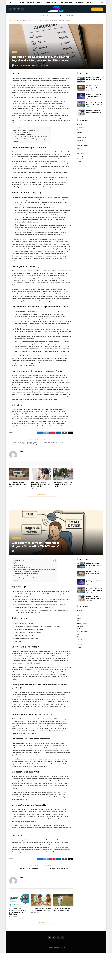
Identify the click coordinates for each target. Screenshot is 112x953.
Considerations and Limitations (22, 576)
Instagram (30, 2)
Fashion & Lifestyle (51, 2)
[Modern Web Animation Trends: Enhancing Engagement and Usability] (81, 96)
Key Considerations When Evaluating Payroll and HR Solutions (31, 137)
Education (79, 135)
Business (62, 16)
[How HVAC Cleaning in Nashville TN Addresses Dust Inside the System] (41, 474)
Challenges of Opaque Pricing (22, 134)
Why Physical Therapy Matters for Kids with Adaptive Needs (41, 909)
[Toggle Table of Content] (47, 128)
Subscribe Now (97, 9)
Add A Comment (41, 494)
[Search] (102, 2)
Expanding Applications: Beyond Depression (26, 571)
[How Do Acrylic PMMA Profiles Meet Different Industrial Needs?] (81, 79)
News (78, 148)
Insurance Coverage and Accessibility (24, 578)
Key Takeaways (17, 563)
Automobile (80, 127)
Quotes (39, 2)
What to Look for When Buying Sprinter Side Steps (17, 483)
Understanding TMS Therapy (21, 567)
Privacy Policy (63, 943)
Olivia (18, 65)
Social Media (80, 153)
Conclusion (16, 141)
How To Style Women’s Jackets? (29, 868)
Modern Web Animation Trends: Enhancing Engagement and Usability (93, 95)
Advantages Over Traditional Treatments (25, 573)
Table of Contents (18, 565)
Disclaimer (52, 943)
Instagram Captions (82, 145)
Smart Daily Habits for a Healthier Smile (56, 442)
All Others (79, 124)
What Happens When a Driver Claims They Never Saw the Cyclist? (63, 484)
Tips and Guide (81, 159)
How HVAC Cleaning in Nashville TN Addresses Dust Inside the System (40, 484)
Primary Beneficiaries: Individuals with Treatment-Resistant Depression (34, 569)
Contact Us (70, 16)
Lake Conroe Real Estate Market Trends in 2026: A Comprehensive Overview (94, 103)
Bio (78, 129)
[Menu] (10, 2)
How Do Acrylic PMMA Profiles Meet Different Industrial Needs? (93, 79)
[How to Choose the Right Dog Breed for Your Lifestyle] (63, 900)
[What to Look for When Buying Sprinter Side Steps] (19, 474)
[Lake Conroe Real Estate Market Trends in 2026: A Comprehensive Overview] (81, 104)
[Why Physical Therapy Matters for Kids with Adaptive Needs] (41, 900)
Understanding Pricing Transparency (24, 130)
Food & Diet (80, 140)
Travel (89, 2)
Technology (79, 2)
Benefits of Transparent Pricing (22, 132)
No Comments (36, 65)
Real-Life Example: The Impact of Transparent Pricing (29, 139)
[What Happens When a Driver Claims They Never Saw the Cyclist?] (63, 474)
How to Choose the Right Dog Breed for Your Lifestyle (63, 909)
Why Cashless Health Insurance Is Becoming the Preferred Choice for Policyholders (17, 911)
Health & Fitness (67, 2)
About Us (43, 943)
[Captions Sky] (56, 9)
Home (22, 2)
